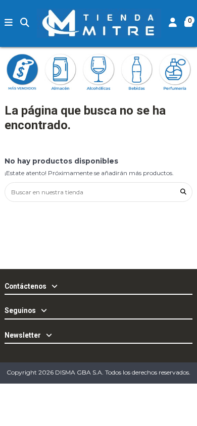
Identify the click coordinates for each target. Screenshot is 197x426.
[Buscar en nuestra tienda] (183, 192)
